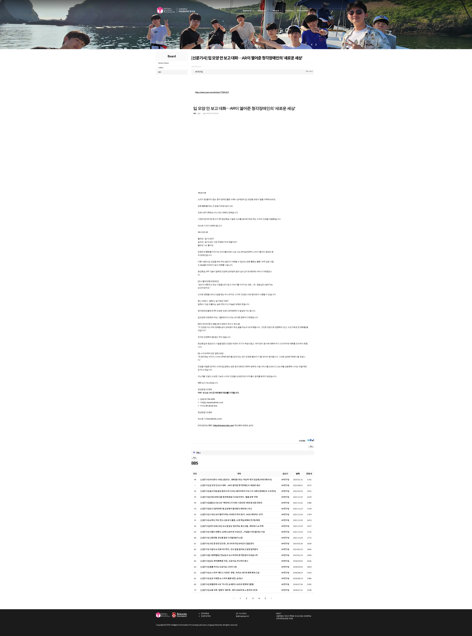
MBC (194, 113)
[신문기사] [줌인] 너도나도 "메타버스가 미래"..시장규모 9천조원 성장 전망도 (231, 503)
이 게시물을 (302, 440)
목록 (311, 446)
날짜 (298, 473)
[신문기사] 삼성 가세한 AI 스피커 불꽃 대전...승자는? (222, 578)
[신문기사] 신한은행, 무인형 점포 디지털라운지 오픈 (222, 538)
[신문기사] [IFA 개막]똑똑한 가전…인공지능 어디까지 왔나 (224, 561)
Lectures (289, 10)
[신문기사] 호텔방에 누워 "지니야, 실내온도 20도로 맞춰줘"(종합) (227, 584)
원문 (199, 113)
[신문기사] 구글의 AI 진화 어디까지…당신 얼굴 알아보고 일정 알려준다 (229, 549)
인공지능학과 (206, 616)
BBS (159, 72)
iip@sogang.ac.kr (242, 616)
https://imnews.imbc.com (223, 425)
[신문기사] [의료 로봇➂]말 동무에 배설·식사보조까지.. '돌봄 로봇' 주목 (229, 497)
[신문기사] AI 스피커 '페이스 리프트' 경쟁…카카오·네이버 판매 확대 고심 (230, 572)
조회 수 (309, 473)
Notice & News (163, 63)
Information (302, 10)
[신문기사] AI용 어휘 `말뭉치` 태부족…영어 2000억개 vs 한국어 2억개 (229, 590)
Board (276, 10)
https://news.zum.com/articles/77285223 (212, 92)
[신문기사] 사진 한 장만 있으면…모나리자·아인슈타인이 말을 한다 (227, 543)
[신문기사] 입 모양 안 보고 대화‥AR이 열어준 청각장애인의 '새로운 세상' (246, 58)
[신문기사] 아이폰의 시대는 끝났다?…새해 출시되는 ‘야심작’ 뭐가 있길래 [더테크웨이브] (236, 479)
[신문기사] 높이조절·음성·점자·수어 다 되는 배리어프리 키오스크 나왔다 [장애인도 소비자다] (238, 491)
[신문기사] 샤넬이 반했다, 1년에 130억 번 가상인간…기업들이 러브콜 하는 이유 (233, 532)
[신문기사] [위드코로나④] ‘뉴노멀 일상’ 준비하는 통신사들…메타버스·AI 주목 (232, 526)
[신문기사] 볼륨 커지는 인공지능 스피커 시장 (219, 567)
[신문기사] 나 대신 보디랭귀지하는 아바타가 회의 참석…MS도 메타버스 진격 (232, 514)
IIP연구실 (199, 71)
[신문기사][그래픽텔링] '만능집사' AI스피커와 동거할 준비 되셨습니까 (229, 555)
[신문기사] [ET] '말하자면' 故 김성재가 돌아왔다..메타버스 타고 (226, 508)
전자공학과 (205, 613)
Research (247, 10)
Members (262, 10)
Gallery (160, 68)
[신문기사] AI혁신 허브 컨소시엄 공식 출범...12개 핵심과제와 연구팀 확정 (230, 520)
